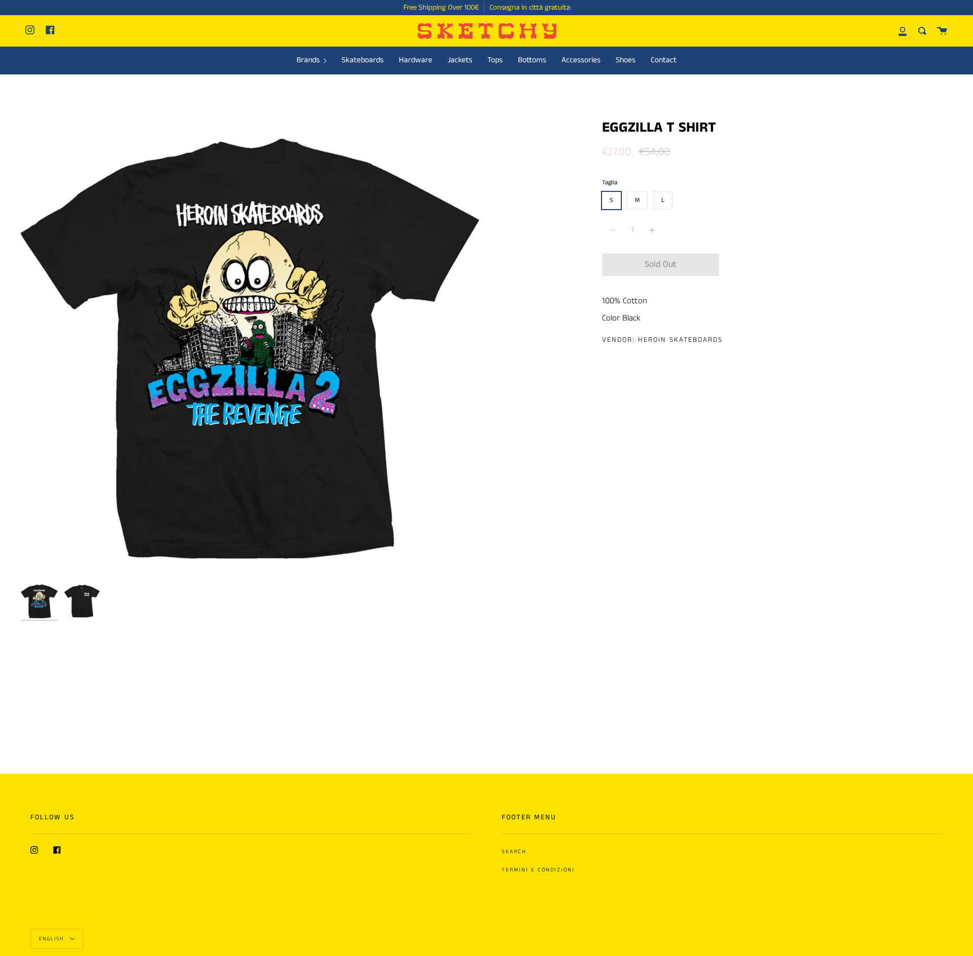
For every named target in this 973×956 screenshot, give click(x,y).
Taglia (609, 182)
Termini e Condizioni (538, 870)
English (52, 938)
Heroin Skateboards (680, 340)
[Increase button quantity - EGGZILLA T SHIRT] (651, 230)
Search (514, 852)
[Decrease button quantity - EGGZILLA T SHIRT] (614, 230)
